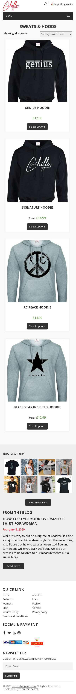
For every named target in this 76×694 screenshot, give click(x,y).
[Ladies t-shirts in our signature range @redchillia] (64, 484)
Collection (8, 599)
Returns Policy (10, 612)
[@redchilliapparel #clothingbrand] (29, 467)
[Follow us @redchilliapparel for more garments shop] (64, 467)
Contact (36, 607)
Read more (13, 566)
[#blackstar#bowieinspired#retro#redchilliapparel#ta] (12, 484)
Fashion (36, 603)
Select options (37, 126)
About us (37, 595)
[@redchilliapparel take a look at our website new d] (12, 467)
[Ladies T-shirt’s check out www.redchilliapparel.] (29, 484)
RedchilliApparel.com (24, 686)
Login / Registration (63, 4)
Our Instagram (38, 502)
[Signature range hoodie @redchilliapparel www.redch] (47, 484)
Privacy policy (39, 612)
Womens (8, 603)
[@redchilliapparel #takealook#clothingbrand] (47, 467)
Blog (5, 607)
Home (6, 595)
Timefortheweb (29, 689)
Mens (35, 599)
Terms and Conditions (15, 616)
